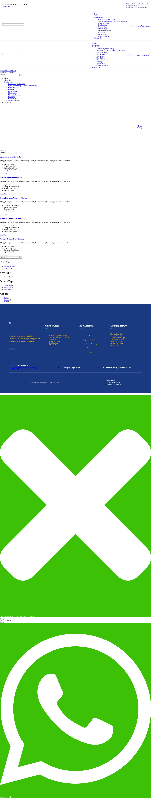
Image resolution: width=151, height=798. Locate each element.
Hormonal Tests (54, 341)
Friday (112, 341)
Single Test (7, 268)
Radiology (7, 289)
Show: (2, 151)
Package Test (8, 266)
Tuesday (113, 336)
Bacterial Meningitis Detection (12, 218)
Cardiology (7, 286)
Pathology (7, 287)
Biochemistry (53, 343)
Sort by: (3, 153)
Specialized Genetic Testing (11, 157)
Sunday (112, 345)
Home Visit (8, 277)
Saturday (113, 343)
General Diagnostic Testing (58, 336)
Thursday (113, 339)
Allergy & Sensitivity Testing (12, 239)
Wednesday (114, 338)
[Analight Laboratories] (8, 71)
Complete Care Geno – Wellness (13, 198)
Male (5, 302)
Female (6, 300)
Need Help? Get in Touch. (21, 365)
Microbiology (53, 345)
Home (140, 126)
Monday (113, 334)
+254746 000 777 (7, 6)
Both (5, 298)
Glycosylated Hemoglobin (11, 177)
